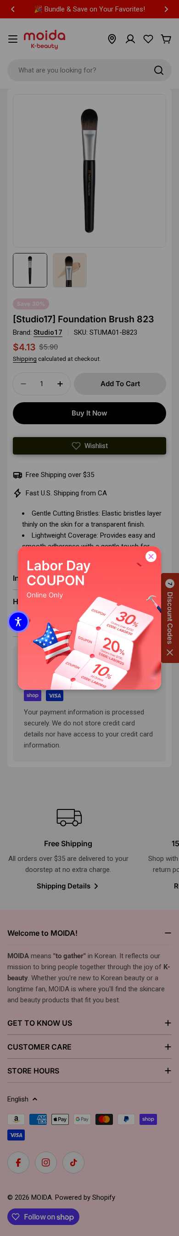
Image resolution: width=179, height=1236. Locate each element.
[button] (18, 622)
